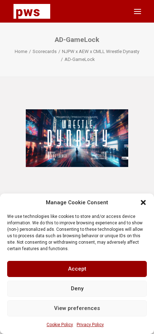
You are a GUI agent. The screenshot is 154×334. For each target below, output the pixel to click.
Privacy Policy (90, 324)
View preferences (77, 308)
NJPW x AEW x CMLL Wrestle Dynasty (100, 51)
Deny (77, 288)
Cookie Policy (60, 324)
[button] (143, 202)
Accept (77, 269)
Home (21, 51)
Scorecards (45, 51)
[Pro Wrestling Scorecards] (32, 11)
